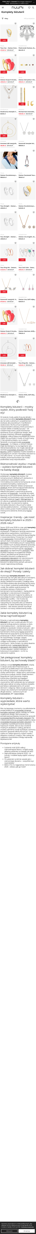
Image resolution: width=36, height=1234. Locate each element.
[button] (17, 2)
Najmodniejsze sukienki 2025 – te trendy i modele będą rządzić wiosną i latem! (19, 755)
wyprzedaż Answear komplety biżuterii (15, 722)
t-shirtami (26, 551)
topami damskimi (20, 647)
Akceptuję (27, 1231)
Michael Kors (26, 499)
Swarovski (14, 493)
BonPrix (3, 452)
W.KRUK (3, 488)
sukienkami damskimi (9, 558)
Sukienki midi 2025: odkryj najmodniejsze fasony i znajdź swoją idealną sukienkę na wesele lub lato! (18, 749)
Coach (17, 499)
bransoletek (5, 694)
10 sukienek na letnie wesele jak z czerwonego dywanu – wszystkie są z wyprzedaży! (19, 761)
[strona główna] (17, 8)
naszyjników (19, 694)
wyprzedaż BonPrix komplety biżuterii (15, 718)
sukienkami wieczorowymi (11, 560)
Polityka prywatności (27, 1227)
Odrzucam (9, 1231)
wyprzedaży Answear (15, 450)
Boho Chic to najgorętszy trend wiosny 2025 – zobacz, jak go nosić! (19, 766)
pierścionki (8, 539)
